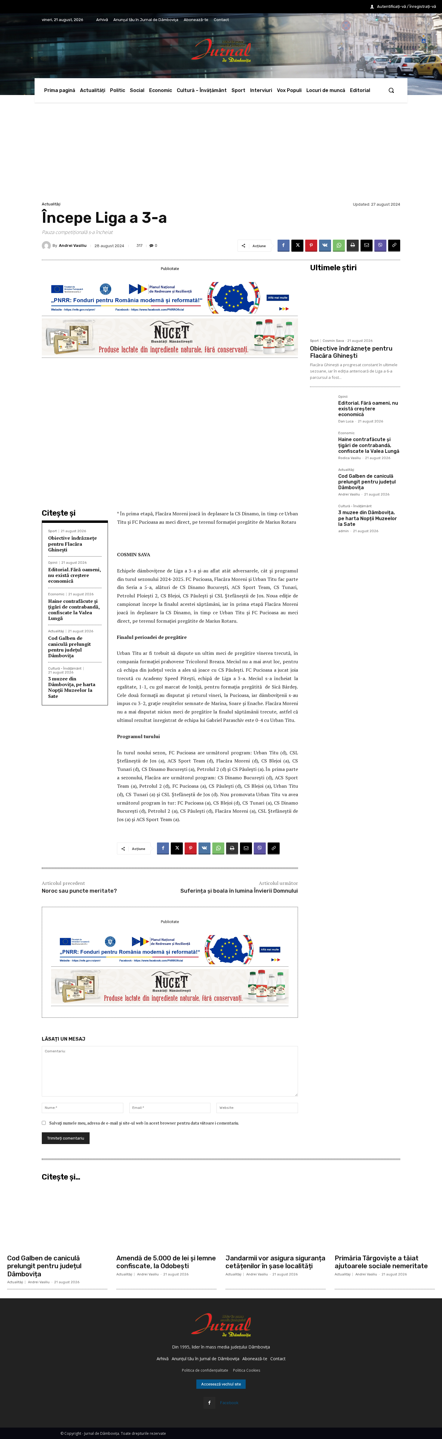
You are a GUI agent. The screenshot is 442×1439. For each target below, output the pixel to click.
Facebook (229, 1402)
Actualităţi (51, 204)
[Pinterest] (311, 246)
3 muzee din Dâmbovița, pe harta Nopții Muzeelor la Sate (71, 687)
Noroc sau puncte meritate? (79, 891)
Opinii (52, 562)
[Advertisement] (221, 155)
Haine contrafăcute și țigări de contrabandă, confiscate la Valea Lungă (74, 610)
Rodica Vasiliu (349, 458)
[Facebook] (284, 246)
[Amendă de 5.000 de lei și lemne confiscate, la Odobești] (166, 1217)
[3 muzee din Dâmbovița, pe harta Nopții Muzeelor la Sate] (321, 516)
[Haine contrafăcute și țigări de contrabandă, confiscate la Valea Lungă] (321, 443)
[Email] (367, 246)
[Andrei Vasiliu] (47, 245)
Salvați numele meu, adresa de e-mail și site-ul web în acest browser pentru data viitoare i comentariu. (144, 1123)
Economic (56, 594)
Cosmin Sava (333, 341)
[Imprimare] (353, 246)
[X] (297, 246)
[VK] (325, 246)
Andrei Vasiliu (73, 245)
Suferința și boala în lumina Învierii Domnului (239, 891)
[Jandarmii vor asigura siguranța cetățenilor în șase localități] (276, 1217)
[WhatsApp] (339, 246)
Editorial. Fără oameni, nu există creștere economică (74, 575)
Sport (52, 531)
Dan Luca (346, 421)
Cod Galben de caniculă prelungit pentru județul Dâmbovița (69, 647)
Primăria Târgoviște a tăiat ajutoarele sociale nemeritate (381, 1262)
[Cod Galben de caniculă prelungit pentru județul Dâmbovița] (321, 480)
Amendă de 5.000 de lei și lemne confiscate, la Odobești (166, 1262)
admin (343, 531)
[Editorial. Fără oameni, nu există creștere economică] (321, 407)
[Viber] (380, 246)
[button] (391, 90)
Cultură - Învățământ (64, 668)
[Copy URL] (394, 246)
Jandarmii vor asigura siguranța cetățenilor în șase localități (275, 1262)
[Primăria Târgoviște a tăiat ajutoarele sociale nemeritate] (385, 1217)
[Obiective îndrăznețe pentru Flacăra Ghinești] (355, 305)
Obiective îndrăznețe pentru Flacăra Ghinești (72, 544)
